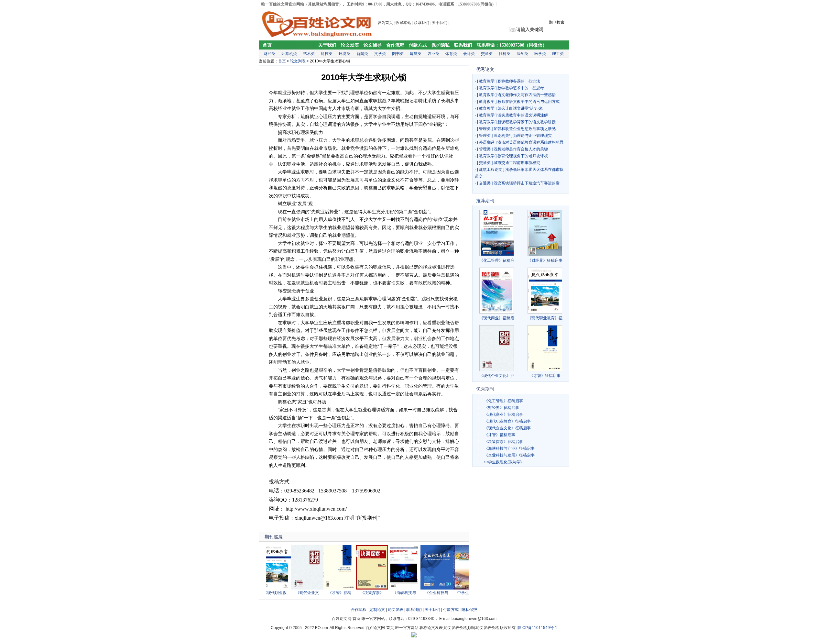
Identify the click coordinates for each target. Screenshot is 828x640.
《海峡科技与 (394, 592)
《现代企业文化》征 (496, 375)
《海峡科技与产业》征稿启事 (509, 448)
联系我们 (421, 22)
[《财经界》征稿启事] (545, 233)
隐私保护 (469, 609)
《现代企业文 (297, 592)
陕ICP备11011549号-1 (537, 627)
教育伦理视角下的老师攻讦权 (522, 156)
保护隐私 (440, 45)
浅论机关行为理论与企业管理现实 (523, 135)
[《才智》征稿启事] (330, 588)
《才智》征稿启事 (545, 375)
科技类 (326, 53)
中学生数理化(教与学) (503, 462)
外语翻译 (487, 142)
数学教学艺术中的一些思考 (520, 88)
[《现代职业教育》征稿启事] (545, 291)
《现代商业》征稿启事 (503, 414)
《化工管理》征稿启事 (503, 401)
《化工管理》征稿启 (496, 260)
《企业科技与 (427, 592)
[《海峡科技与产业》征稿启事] (394, 588)
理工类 (558, 53)
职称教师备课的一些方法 (518, 81)
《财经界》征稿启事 (545, 260)
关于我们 (440, 22)
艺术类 (309, 53)
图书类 (398, 53)
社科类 (504, 53)
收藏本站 (403, 22)
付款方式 (418, 45)
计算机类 (289, 53)
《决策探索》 (362, 592)
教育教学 (487, 81)
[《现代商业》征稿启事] (497, 291)
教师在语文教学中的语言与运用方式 (528, 101)
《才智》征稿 (330, 592)
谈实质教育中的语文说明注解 (522, 115)
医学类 (540, 53)
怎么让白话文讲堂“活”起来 (520, 108)
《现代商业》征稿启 (496, 318)
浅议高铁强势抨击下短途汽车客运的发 (527, 183)
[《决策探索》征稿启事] (362, 588)
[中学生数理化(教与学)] (459, 588)
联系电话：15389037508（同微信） (512, 45)
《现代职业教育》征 (545, 318)
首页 (267, 45)
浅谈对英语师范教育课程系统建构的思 (530, 142)
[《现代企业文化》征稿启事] (297, 588)
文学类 (380, 53)
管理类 (485, 129)
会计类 (469, 53)
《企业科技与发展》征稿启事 (509, 455)
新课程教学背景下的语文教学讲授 (526, 122)
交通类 (487, 53)
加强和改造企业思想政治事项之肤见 (525, 129)
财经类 (269, 53)
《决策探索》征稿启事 (503, 441)
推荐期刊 (485, 200)
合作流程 (395, 45)
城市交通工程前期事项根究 (517, 162)
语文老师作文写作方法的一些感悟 (526, 95)
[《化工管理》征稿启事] (497, 233)
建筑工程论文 (490, 169)
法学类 (522, 53)
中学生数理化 (459, 592)
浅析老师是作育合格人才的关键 (521, 149)
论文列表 (298, 61)
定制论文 (377, 609)
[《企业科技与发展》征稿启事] (427, 588)
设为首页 (385, 22)
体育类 (451, 53)
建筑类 (415, 53)
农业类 (433, 53)
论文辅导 (373, 45)
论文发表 (350, 45)
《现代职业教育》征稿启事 (507, 421)
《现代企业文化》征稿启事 (507, 428)
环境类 (344, 53)
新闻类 (362, 53)
